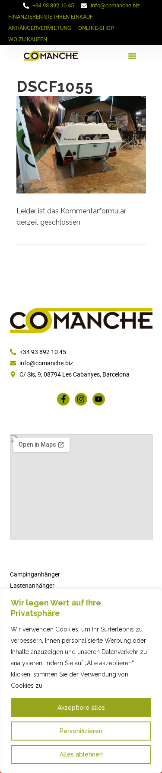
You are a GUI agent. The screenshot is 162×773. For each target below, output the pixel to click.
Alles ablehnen (81, 754)
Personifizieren (81, 731)
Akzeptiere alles (81, 707)
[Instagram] (81, 399)
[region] (81, 681)
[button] (132, 55)
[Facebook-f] (63, 399)
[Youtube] (98, 399)
